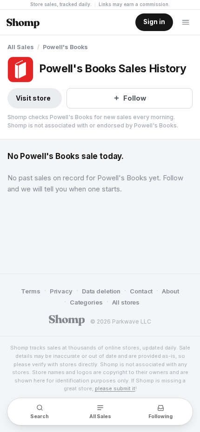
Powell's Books (65, 47)
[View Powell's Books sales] (20, 70)
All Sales (20, 47)
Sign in (154, 21)
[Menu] (185, 22)
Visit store (33, 98)
